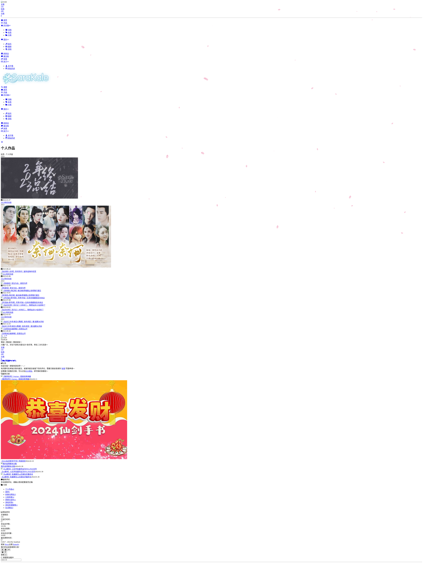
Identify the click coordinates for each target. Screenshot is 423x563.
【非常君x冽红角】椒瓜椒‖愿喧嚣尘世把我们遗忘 (20, 295)
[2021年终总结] (7, 312)
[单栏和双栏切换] (8, 550)
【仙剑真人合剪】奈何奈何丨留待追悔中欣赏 (18, 271)
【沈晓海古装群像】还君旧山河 (13, 333)
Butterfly (16, 544)
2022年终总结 (6, 279)
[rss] (15, 361)
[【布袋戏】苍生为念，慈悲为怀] (14, 283)
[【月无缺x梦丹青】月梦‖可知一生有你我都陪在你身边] (23, 298)
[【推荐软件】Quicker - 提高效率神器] (16, 376)
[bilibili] (2, 361)
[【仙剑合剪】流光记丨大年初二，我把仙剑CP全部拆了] (23, 305)
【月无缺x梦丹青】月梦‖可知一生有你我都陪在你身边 (22, 302)
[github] (10, 361)
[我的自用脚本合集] (9, 464)
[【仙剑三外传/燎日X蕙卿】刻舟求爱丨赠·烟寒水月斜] (22, 322)
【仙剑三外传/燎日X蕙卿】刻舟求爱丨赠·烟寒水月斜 (21, 326)
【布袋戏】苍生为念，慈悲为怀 (13, 288)
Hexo (7, 544)
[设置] (2, 552)
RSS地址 (29, 371)
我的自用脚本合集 (8, 466)
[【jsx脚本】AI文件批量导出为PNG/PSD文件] (19, 469)
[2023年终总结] (39, 198)
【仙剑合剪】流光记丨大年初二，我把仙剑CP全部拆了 (22, 310)
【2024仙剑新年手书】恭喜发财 (13, 461)
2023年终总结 (6, 202)
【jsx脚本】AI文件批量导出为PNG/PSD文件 (18, 472)
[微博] (12, 361)
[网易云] (5, 361)
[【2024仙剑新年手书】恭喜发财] (64, 458)
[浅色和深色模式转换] (5, 550)
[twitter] (14, 361)
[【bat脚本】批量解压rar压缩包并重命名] (17, 474)
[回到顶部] (5, 552)
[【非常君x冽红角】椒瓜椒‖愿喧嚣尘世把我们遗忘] (21, 291)
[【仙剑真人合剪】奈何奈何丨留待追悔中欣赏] (56, 267)
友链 (63, 368)
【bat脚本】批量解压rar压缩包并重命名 (16, 477)
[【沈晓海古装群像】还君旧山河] (14, 329)
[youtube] (4, 361)
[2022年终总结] (7, 274)
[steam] (7, 361)
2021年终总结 (6, 317)
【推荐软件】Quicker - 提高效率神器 (15, 379)
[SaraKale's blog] (27, 84)
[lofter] (8, 361)
